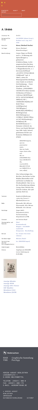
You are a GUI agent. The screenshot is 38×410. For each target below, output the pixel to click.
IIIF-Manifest (8, 288)
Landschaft (19, 229)
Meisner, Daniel (21, 238)
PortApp (16, 360)
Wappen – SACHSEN (23, 227)
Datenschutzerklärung (12, 398)
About (23, 10)
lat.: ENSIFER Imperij (23, 241)
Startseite (4, 10)
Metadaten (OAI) (9, 290)
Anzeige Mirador (10, 281)
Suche (15, 10)
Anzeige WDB (9, 283)
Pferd (17, 222)
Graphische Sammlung (22, 357)
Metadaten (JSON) (10, 292)
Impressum (7, 396)
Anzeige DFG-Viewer (11, 286)
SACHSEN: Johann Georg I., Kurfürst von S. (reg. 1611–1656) (25, 40)
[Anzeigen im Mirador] (10, 277)
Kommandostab (21, 224)
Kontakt (3, 12)
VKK (5, 360)
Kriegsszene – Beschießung (24, 231)
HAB (5, 357)
